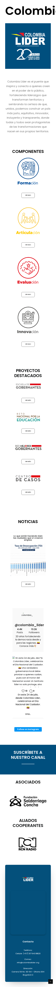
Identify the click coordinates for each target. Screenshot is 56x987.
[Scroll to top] (50, 981)
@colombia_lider (28, 625)
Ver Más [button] (28, 400)
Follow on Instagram (28, 729)
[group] (28, 687)
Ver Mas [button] (28, 195)
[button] (49, 9)
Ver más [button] (28, 431)
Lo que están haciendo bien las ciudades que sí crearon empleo (28, 538)
